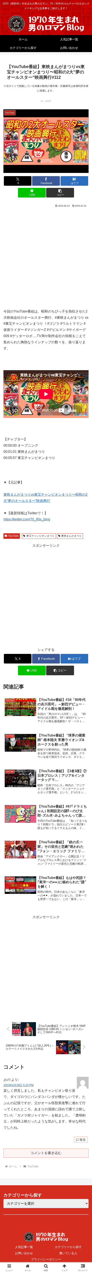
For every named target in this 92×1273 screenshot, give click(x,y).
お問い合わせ (24, 1253)
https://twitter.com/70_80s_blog (26, 519)
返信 (83, 1139)
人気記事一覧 (24, 1247)
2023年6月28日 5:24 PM (18, 1085)
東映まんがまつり (71, 535)
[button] (60, 192)
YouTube (13, 535)
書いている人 (68, 1253)
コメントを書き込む (46, 1153)
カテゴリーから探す (68, 1247)
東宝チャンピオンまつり (40, 535)
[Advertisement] (46, 256)
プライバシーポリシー (46, 1259)
